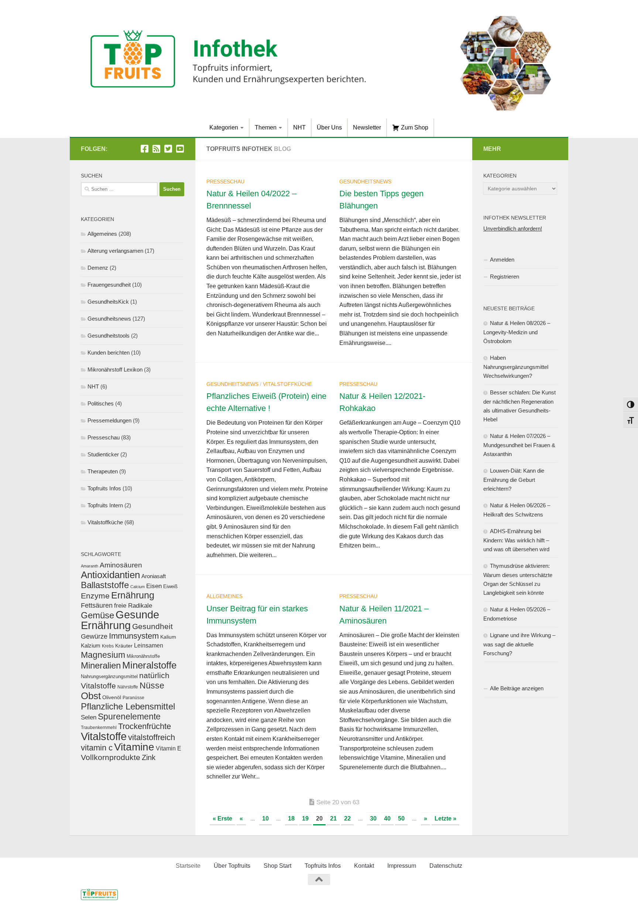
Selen (88, 717)
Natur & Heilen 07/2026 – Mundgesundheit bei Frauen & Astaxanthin (519, 445)
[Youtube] (179, 148)
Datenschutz (445, 866)
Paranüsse (133, 697)
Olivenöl (111, 697)
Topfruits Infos (104, 488)
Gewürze (94, 636)
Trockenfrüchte (144, 726)
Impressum (401, 866)
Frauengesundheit (109, 285)
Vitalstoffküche (287, 384)
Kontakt (364, 866)
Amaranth (89, 566)
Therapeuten (103, 471)
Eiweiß (170, 586)
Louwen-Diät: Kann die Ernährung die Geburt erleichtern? (513, 479)
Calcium (137, 586)
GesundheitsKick (108, 301)
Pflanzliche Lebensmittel (128, 706)
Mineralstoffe (149, 665)
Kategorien (223, 127)
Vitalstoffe (104, 736)
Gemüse (97, 615)
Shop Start (277, 866)
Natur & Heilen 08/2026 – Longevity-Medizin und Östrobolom (516, 332)
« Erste (222, 818)
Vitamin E (168, 748)
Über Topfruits (232, 866)
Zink (148, 757)
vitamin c (97, 747)
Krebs (108, 645)
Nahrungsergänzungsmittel (109, 676)
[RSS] (156, 148)
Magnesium (103, 655)
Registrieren (504, 276)
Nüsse (152, 685)
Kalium (168, 637)
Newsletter (367, 127)
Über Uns (329, 127)
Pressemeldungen (109, 420)
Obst (91, 696)
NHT (299, 127)
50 (401, 818)
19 (305, 818)
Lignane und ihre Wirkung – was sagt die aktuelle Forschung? (519, 644)
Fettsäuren (97, 605)
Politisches (101, 403)
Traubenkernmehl (99, 727)
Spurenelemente (129, 716)
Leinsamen (148, 645)
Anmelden (502, 259)
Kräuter (124, 646)
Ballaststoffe (105, 585)
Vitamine (134, 747)
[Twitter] (168, 148)
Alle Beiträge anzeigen (516, 688)
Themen (266, 127)
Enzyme (95, 595)
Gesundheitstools (109, 335)
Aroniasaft (153, 576)
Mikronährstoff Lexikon (115, 369)
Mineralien (101, 665)
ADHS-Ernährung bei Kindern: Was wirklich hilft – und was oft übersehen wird (516, 540)
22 (347, 818)
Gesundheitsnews (365, 181)
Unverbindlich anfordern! (512, 228)
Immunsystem (134, 635)
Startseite (188, 866)
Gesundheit (152, 626)
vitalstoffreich (151, 737)
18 (291, 818)
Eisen (154, 586)
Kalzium (90, 646)
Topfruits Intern (105, 505)
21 (333, 818)
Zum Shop (413, 127)
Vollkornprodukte (110, 757)
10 (265, 818)
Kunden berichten (109, 352)
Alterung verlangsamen (115, 251)
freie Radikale (133, 605)
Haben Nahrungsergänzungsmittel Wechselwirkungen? (515, 367)
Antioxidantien (110, 575)
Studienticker (103, 454)
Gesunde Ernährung (120, 619)
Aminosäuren (121, 565)
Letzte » (445, 818)
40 (387, 818)
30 (373, 818)
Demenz (98, 268)
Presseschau (225, 181)
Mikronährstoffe (143, 656)
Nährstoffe (127, 686)
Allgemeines (224, 596)
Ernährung (132, 595)
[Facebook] (144, 148)
